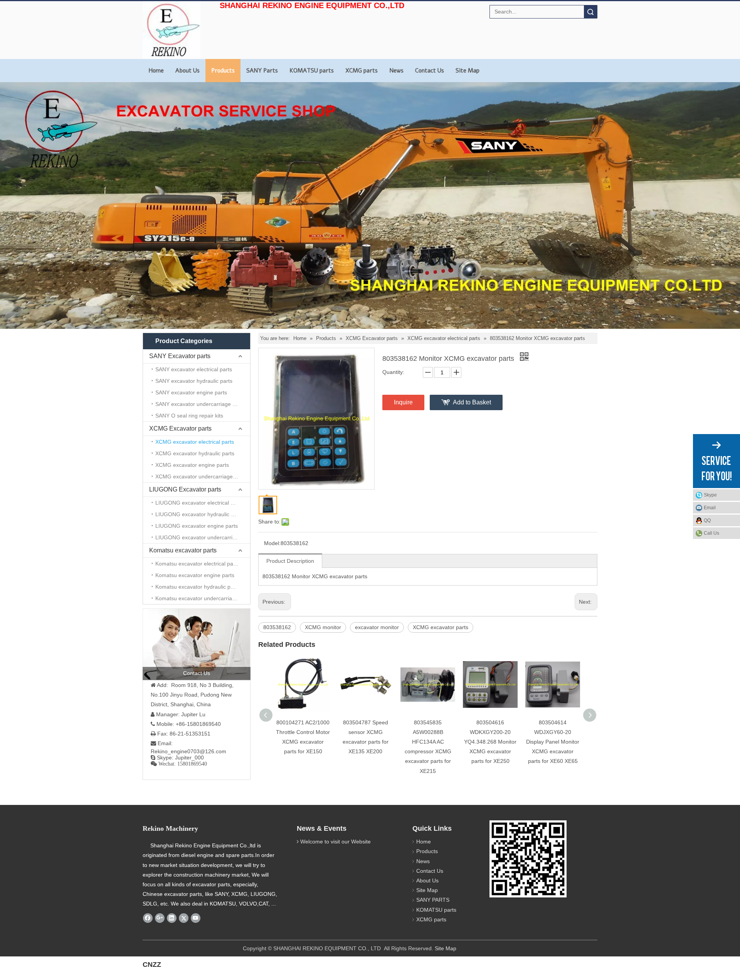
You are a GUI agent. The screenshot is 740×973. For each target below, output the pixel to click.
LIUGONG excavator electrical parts (199, 503)
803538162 (277, 627)
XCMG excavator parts (440, 627)
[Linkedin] (172, 918)
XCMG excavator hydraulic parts (194, 453)
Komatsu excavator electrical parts (197, 564)
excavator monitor (377, 627)
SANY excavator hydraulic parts (193, 381)
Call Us (711, 533)
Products (223, 70)
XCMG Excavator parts (180, 428)
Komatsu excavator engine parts (194, 575)
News (396, 70)
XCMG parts (361, 70)
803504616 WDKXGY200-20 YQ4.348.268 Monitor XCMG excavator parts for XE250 (490, 741)
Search (590, 11)
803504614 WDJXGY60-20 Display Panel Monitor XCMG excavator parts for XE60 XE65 (552, 741)
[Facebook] (148, 918)
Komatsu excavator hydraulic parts (197, 587)
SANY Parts (262, 70)
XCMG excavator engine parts (192, 465)
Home (156, 70)
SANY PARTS (432, 900)
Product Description (290, 561)
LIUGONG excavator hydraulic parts (199, 514)
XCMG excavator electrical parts (194, 442)
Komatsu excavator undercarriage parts (202, 598)
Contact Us (429, 70)
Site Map (467, 70)
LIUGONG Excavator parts (185, 489)
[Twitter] (183, 918)
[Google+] (160, 918)
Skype (710, 495)
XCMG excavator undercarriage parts (201, 476)
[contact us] (197, 644)
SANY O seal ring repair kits (189, 415)
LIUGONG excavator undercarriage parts (202, 537)
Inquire (403, 402)
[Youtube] (195, 918)
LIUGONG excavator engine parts (196, 526)
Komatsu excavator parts (183, 550)
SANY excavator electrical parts (193, 369)
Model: (272, 543)
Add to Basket (472, 402)
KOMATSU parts (311, 70)
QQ (707, 520)
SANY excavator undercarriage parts (200, 404)
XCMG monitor (323, 627)
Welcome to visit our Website (335, 841)
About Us (187, 70)
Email (710, 507)
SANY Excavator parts (179, 356)
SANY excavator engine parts (191, 392)
